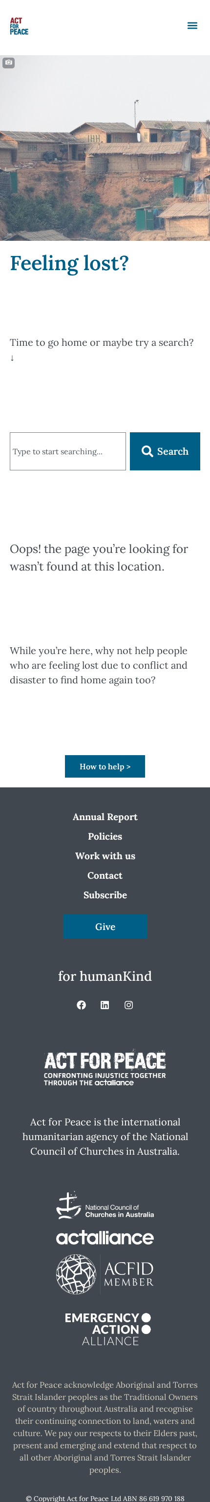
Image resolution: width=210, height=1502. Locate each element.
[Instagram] (128, 1005)
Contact (105, 875)
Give (105, 926)
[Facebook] (81, 1005)
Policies (105, 836)
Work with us (105, 856)
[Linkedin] (105, 1005)
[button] (192, 25)
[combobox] (68, 451)
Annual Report (105, 817)
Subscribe (105, 895)
